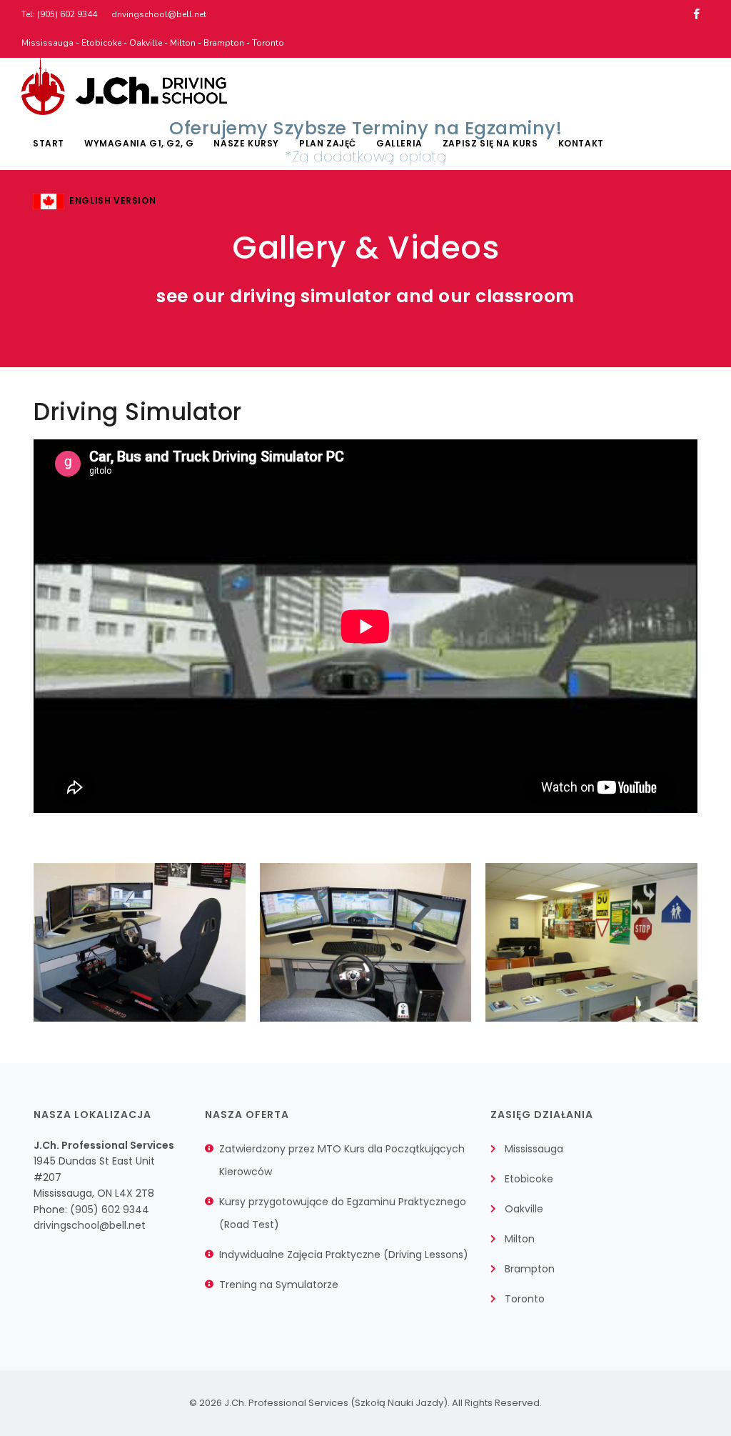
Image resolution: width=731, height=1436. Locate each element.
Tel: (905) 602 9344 (59, 14)
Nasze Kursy (246, 143)
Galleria (399, 143)
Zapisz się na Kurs (490, 143)
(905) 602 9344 (109, 1209)
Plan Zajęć (327, 143)
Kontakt (581, 143)
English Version (110, 200)
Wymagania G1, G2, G (138, 143)
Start (48, 143)
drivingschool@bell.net (158, 14)
